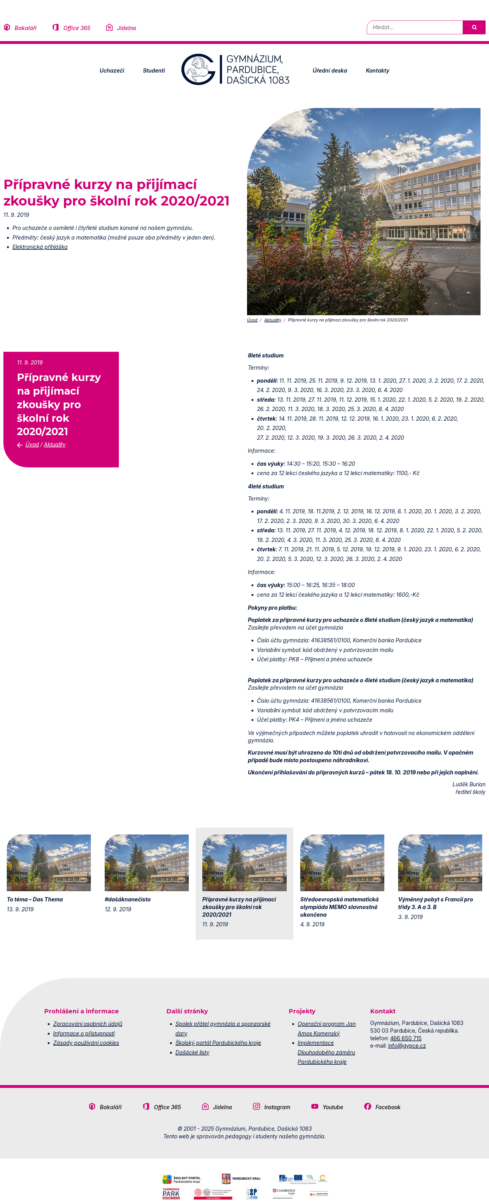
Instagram (277, 1107)
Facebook (388, 1107)
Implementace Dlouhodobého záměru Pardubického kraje (326, 1052)
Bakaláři (26, 28)
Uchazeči (112, 70)
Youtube (333, 1107)
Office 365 (76, 28)
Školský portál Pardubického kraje (218, 1042)
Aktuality (272, 319)
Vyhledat (474, 27)
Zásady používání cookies (86, 1042)
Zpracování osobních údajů (87, 1023)
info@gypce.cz (407, 1045)
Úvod (252, 319)
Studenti (154, 70)
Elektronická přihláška (40, 246)
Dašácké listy (192, 1052)
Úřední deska (330, 70)
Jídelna (126, 28)
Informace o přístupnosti (84, 1033)
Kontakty (377, 70)
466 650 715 (406, 1038)
